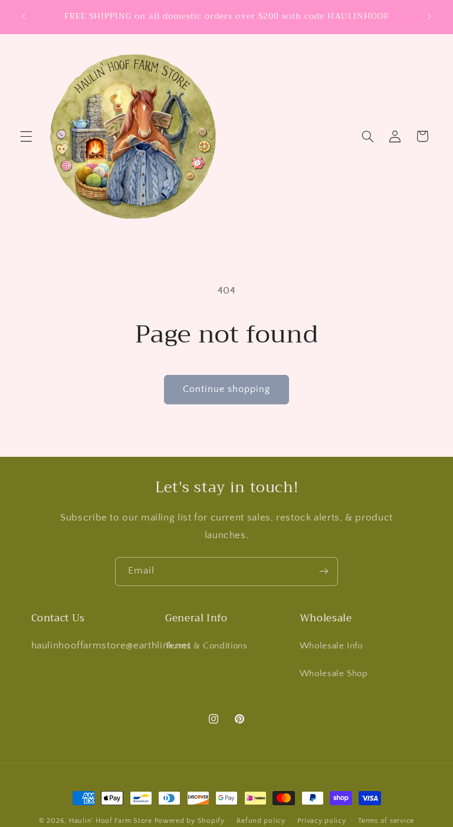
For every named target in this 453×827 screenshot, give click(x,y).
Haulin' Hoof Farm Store (110, 821)
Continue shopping (227, 389)
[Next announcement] (429, 16)
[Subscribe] (323, 571)
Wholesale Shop (334, 673)
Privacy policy (321, 821)
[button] (26, 136)
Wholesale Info (331, 646)
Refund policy (261, 821)
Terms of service (386, 821)
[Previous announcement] (24, 16)
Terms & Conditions (206, 646)
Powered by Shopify (190, 821)
